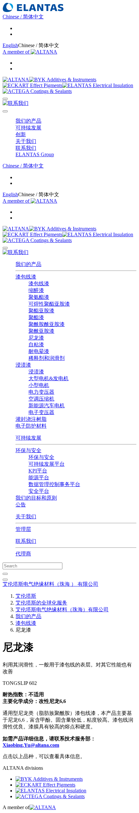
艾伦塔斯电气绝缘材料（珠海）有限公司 (62, 609)
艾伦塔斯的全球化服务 (41, 602)
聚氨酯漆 (38, 297)
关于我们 (26, 516)
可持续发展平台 (46, 464)
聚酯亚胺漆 (41, 310)
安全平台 (38, 491)
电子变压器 (41, 412)
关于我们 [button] (26, 141)
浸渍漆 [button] (23, 365)
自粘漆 (36, 344)
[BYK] (62, 79)
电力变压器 (41, 392)
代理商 (23, 553)
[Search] (5, 99)
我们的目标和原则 (36, 498)
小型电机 (38, 385)
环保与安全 (41, 457)
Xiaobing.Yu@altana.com (31, 745)
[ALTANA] (16, 79)
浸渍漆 (36, 371)
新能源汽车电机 (46, 405)
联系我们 (26, 541)
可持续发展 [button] (28, 127)
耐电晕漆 (38, 351)
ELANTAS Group (35, 154)
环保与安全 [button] (28, 450)
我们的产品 (28, 264)
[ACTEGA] (37, 91)
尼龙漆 (36, 337)
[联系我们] (15, 103)
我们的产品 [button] (28, 121)
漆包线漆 (38, 283)
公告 (21, 504)
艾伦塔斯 (26, 596)
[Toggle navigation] (5, 111)
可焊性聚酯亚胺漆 (49, 304)
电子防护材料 (31, 426)
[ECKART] (32, 85)
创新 (21, 134)
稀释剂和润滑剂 (46, 358)
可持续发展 (28, 438)
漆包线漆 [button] (26, 276)
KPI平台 (37, 470)
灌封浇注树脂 (31, 419)
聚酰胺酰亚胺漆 (46, 324)
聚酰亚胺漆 (41, 331)
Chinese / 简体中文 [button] (23, 16)
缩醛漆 (36, 290)
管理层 (23, 529)
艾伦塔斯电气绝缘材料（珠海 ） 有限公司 (50, 584)
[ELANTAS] (97, 85)
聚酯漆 (36, 317)
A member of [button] (17, 52)
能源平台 (38, 477)
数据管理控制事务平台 (54, 484)
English (10, 45)
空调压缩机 (41, 398)
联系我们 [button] (26, 148)
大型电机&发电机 (48, 378)
